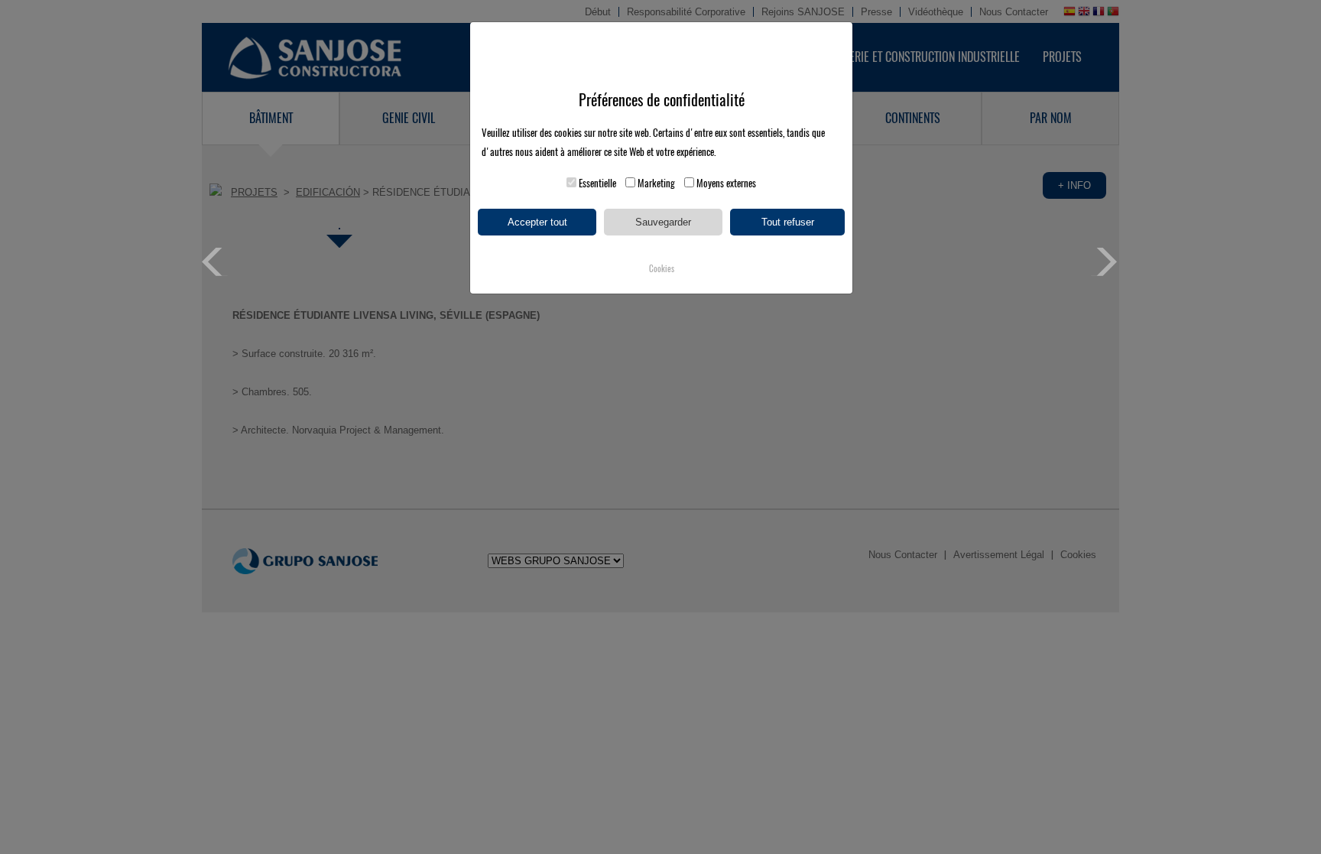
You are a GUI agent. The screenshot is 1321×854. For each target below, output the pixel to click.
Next (1105, 262)
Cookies (661, 268)
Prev (216, 262)
